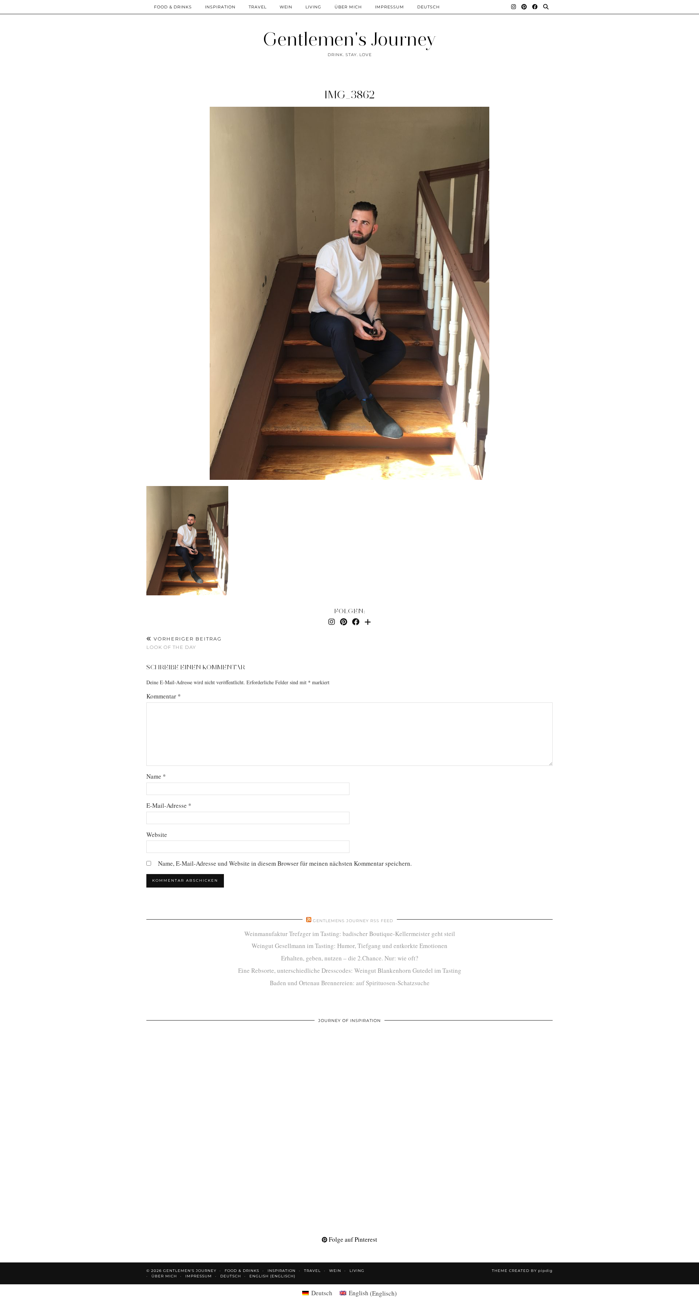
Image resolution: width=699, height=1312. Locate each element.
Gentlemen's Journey (349, 39)
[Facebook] (535, 7)
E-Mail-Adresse (168, 805)
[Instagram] (513, 7)
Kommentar (163, 696)
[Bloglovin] (367, 622)
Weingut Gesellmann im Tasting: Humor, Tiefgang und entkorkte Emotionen (349, 945)
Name (156, 776)
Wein (286, 6)
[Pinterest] (524, 7)
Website (156, 834)
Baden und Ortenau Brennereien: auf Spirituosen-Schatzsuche (350, 983)
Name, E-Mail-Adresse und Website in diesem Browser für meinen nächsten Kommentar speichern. (285, 863)
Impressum (389, 6)
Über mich (348, 6)
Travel (257, 6)
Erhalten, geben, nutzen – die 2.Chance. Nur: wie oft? (349, 958)
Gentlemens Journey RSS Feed (353, 920)
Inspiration (220, 6)
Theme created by (522, 1270)
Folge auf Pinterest (352, 1239)
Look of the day (184, 643)
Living (313, 6)
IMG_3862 (349, 94)
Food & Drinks (173, 6)
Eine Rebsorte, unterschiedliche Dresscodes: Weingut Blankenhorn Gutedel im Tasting (349, 970)
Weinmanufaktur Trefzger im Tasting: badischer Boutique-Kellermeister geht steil (349, 933)
